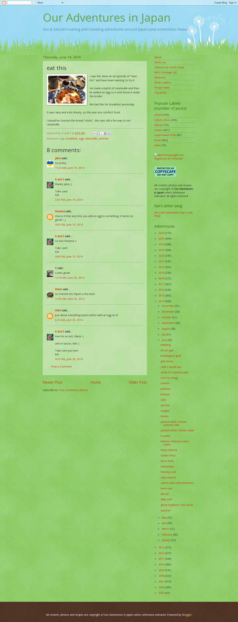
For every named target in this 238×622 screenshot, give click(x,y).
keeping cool (168, 472)
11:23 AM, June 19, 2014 (69, 168)
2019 (161, 272)
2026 (161, 233)
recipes (158, 130)
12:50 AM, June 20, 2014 (69, 299)
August (166, 328)
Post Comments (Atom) (73, 390)
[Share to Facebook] (105, 133)
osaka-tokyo (168, 455)
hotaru (165, 416)
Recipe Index (162, 87)
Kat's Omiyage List (165, 72)
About (158, 57)
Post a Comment (61, 366)
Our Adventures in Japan (107, 17)
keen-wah (166, 488)
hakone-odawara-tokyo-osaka (175, 442)
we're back (167, 461)
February (167, 534)
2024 (161, 244)
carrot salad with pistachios (177, 483)
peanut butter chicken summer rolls (174, 423)
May (165, 517)
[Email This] (95, 133)
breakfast (72, 138)
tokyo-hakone (169, 450)
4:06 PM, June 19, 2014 (69, 256)
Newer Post (52, 382)
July (164, 334)
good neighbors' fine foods (177, 505)
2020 (161, 267)
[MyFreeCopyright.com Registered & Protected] (174, 158)
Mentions (160, 77)
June (165, 340)
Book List (160, 62)
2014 (161, 301)
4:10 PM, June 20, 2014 (69, 359)
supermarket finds (165, 135)
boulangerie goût (171, 355)
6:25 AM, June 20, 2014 (69, 320)
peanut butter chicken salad (177, 430)
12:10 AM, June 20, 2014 (69, 277)
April (165, 523)
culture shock (162, 120)
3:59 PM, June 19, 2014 (69, 199)
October (167, 317)
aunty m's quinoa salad (174, 372)
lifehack (158, 125)
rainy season (168, 477)
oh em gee (167, 350)
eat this (165, 405)
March (166, 529)
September (169, 323)
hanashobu (167, 466)
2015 (161, 295)
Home (96, 382)
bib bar (165, 494)
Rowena (60, 211)
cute (163, 399)
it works (165, 436)
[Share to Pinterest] (109, 133)
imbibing (166, 345)
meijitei (165, 411)
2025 (161, 238)
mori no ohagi (169, 378)
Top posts (160, 92)
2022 (161, 255)
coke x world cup (171, 367)
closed (158, 114)
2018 (161, 278)
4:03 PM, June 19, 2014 (69, 224)
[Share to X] (102, 133)
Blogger (187, 614)
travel (157, 140)
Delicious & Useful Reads (169, 67)
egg (81, 138)
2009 (161, 570)
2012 (161, 553)
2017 (161, 284)
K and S (59, 179)
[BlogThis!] (98, 133)
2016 (161, 289)
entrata (165, 383)
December (168, 306)
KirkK (58, 310)
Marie (58, 289)
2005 (161, 593)
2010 (161, 564)
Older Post (138, 382)
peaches (166, 388)
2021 (161, 261)
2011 (161, 558)
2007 (161, 581)
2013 (161, 547)
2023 (161, 250)
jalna (58, 158)
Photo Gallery (162, 82)
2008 (161, 575)
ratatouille (91, 138)
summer (104, 138)
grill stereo (167, 361)
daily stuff (166, 499)
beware (165, 394)
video (157, 145)
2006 (161, 587)
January (166, 540)
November (168, 311)
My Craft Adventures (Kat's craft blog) (173, 214)
